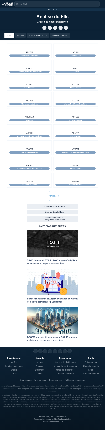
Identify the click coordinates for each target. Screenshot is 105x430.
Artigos (39, 362)
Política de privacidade (75, 380)
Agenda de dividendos (38, 35)
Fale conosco (40, 380)
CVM (57, 397)
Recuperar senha (91, 374)
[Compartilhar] (39, 28)
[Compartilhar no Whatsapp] (44, 28)
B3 (54, 397)
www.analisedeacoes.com (52, 422)
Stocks (14, 370)
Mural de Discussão (60, 35)
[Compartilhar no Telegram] (49, 28)
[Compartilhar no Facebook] (55, 28)
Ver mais (52, 196)
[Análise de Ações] (7, 4)
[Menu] (102, 4)
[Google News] (60, 351)
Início (50, 10)
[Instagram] (35, 351)
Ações (14, 362)
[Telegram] (50, 351)
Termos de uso (55, 380)
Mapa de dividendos (65, 370)
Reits (14, 374)
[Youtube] (55, 351)
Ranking (20, 35)
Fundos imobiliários (14, 366)
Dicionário (39, 370)
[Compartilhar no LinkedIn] (66, 28)
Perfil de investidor (65, 374)
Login (90, 370)
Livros (40, 374)
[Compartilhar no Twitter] (60, 28)
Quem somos (25, 380)
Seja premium (91, 362)
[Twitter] (45, 351)
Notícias (39, 366)
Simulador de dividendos (65, 366)
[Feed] (65, 351)
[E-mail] (69, 351)
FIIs (8, 35)
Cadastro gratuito (91, 366)
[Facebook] (40, 351)
